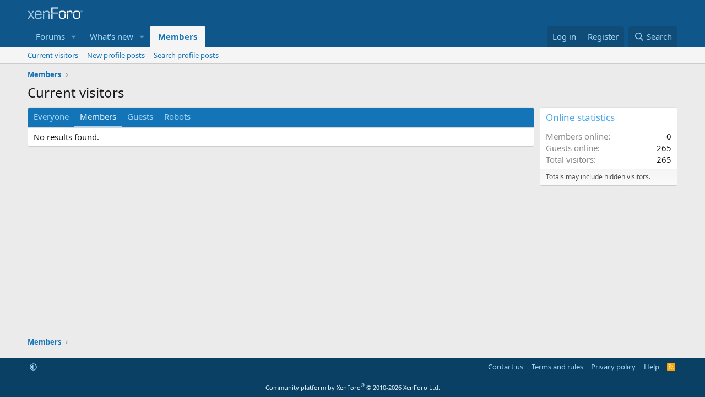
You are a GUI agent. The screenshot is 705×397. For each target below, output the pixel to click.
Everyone (51, 116)
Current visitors (53, 55)
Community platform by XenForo (352, 387)
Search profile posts (186, 55)
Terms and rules (557, 367)
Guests (140, 116)
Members (177, 36)
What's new (111, 36)
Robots (177, 116)
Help (651, 367)
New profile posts (116, 55)
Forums (50, 36)
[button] (74, 36)
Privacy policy (613, 367)
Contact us (505, 367)
